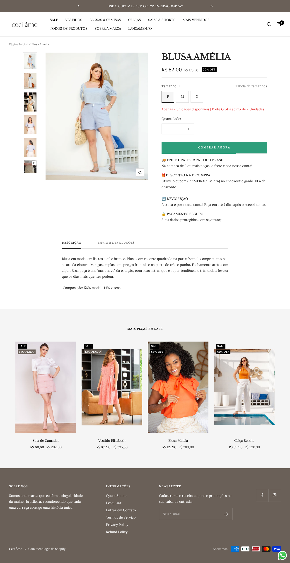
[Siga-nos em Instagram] (274, 495)
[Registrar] (226, 514)
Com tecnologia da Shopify (46, 549)
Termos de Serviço (121, 517)
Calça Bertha (244, 440)
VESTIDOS (73, 20)
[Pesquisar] (269, 24)
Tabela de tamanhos (251, 86)
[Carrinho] (278, 24)
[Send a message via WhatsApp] (282, 555)
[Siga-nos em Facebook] (262, 495)
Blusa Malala (178, 440)
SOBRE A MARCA (108, 28)
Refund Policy (117, 532)
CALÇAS (134, 20)
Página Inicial (18, 44)
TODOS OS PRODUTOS (68, 28)
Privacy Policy (117, 524)
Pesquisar (113, 503)
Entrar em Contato (121, 510)
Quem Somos (116, 495)
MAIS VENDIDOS (196, 20)
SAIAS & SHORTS (161, 20)
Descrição (71, 243)
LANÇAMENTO (140, 28)
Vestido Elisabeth (112, 440)
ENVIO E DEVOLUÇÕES (116, 243)
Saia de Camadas (46, 440)
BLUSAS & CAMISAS (105, 20)
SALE (54, 20)
